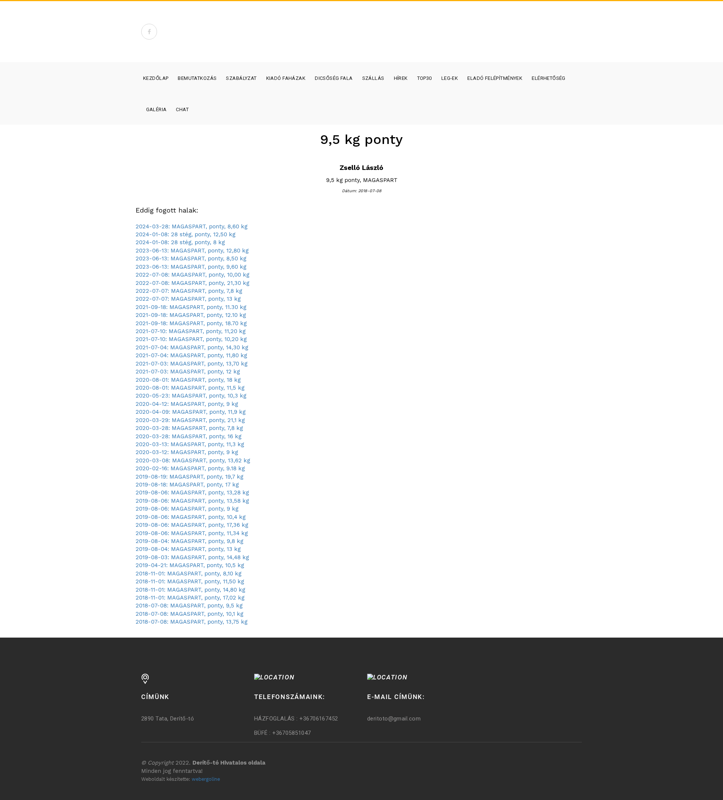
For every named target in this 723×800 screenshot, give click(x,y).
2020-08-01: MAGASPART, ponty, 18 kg (188, 379)
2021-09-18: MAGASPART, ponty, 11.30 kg (191, 307)
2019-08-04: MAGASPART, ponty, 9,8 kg (189, 541)
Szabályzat (241, 78)
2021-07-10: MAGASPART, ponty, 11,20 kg (191, 331)
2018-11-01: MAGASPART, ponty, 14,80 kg (190, 589)
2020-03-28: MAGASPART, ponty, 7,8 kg (189, 428)
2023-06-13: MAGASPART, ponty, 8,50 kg (191, 258)
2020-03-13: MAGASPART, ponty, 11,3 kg (190, 444)
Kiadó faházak (285, 78)
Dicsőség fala (333, 78)
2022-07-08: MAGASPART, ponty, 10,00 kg (192, 274)
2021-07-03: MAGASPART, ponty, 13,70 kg (191, 363)
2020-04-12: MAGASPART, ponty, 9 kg (187, 404)
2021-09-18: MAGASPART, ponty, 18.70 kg (191, 323)
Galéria (156, 109)
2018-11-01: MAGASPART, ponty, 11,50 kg (190, 581)
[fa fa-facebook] (149, 32)
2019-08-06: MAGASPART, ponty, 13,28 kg (192, 492)
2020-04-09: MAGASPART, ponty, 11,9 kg (191, 411)
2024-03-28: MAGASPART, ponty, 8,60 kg (191, 226)
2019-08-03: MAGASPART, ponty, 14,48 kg (192, 557)
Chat (182, 109)
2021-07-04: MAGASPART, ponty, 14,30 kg (192, 347)
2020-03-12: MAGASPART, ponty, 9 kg (187, 452)
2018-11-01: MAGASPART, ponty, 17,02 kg (190, 597)
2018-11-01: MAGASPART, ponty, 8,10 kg (188, 573)
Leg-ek (449, 78)
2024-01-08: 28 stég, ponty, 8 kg (180, 242)
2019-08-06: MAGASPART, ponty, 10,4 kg (191, 517)
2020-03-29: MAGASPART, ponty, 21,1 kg (190, 420)
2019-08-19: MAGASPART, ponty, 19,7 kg (189, 476)
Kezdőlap (155, 78)
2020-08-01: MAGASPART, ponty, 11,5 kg (190, 387)
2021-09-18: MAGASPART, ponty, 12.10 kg (191, 315)
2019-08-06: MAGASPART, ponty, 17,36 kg (192, 525)
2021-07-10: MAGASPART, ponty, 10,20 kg (191, 339)
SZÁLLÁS (373, 78)
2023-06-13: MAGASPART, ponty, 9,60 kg (191, 266)
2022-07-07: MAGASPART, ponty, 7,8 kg (189, 291)
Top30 (424, 78)
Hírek (401, 78)
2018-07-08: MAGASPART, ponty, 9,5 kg (189, 605)
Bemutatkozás (197, 78)
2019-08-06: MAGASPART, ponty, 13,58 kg (192, 500)
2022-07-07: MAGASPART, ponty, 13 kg (188, 298)
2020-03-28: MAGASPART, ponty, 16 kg (188, 436)
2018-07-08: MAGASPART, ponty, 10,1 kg (189, 613)
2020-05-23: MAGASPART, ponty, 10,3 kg (191, 395)
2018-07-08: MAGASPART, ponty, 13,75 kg (191, 621)
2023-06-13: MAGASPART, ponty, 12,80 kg (192, 250)
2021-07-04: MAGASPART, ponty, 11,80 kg (191, 355)
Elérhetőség (549, 78)
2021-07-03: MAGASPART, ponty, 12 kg (188, 371)
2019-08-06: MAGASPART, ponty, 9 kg (187, 508)
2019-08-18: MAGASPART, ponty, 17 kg (187, 484)
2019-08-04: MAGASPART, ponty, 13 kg (188, 549)
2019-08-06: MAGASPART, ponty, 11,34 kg (192, 533)
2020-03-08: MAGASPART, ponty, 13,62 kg (193, 460)
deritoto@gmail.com (394, 718)
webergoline (206, 779)
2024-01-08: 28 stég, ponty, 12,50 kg (185, 234)
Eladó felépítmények (494, 78)
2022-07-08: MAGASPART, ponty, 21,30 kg (192, 283)
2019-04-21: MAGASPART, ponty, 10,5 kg (190, 565)
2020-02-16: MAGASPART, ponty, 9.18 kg (190, 468)
